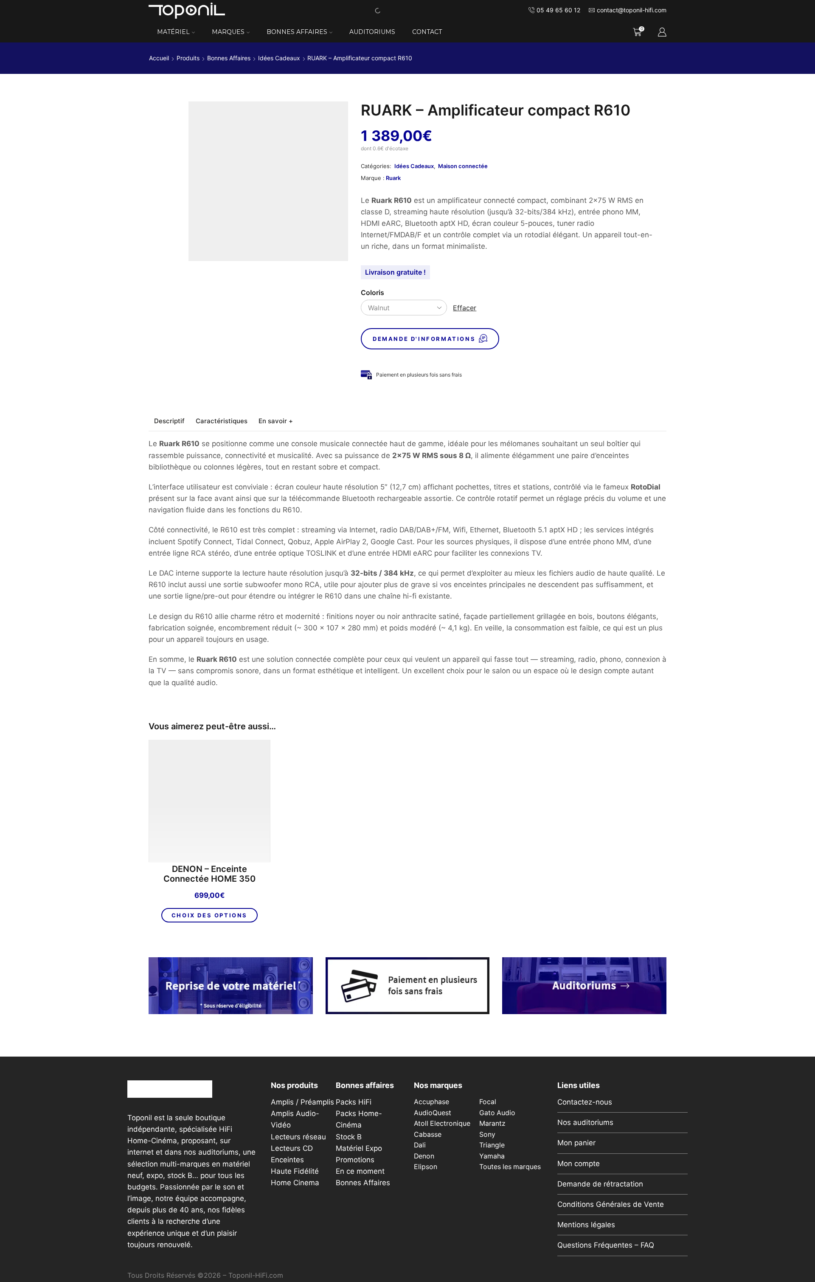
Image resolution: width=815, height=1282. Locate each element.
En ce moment (360, 1171)
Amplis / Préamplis (302, 1102)
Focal (487, 1102)
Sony (487, 1134)
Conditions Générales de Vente (610, 1204)
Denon (424, 1156)
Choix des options (209, 915)
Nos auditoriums (585, 1122)
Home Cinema (295, 1182)
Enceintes (287, 1159)
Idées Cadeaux (279, 58)
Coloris (372, 293)
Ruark (393, 177)
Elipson (425, 1167)
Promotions (355, 1159)
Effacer (464, 308)
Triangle (492, 1145)
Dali (420, 1145)
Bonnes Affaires (297, 32)
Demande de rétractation (600, 1184)
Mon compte (578, 1163)
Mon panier (576, 1143)
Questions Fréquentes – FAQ (605, 1245)
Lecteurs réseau (298, 1137)
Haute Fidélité (295, 1171)
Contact (427, 32)
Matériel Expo (359, 1148)
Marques (228, 32)
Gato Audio (497, 1113)
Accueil (159, 58)
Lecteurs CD (292, 1148)
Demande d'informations (424, 338)
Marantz (492, 1123)
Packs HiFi (353, 1102)
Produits (188, 58)
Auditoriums (372, 32)
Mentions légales (586, 1224)
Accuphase (431, 1102)
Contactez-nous (584, 1102)
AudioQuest (432, 1113)
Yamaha (492, 1156)
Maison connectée (463, 166)
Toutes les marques (510, 1167)
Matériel (173, 32)
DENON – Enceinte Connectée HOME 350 (209, 874)
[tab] (169, 421)
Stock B (349, 1137)
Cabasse (427, 1134)
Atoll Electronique (442, 1123)
